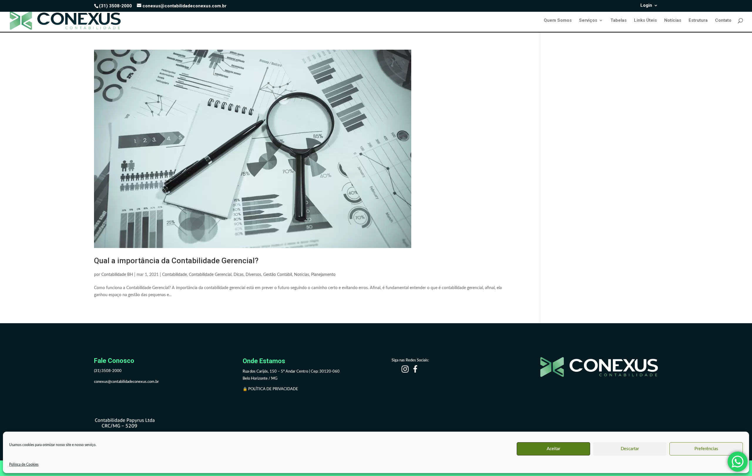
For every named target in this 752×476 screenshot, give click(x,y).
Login (646, 5)
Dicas (239, 275)
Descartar (630, 449)
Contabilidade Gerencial (210, 275)
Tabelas (618, 20)
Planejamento (323, 275)
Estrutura (698, 20)
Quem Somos (558, 20)
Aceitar (553, 449)
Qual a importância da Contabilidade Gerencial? (176, 260)
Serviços (588, 20)
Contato (723, 20)
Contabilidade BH (117, 275)
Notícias (672, 20)
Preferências (706, 449)
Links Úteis (645, 20)
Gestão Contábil (277, 275)
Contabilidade (174, 275)
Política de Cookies (23, 464)
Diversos (253, 275)
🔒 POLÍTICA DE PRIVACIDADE (271, 389)
